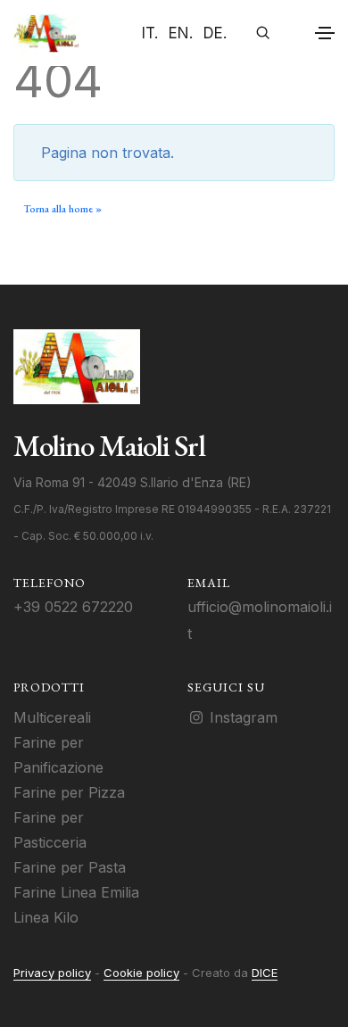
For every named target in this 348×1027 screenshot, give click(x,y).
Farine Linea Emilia (76, 892)
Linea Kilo (46, 917)
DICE (265, 972)
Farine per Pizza (69, 792)
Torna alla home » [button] (62, 209)
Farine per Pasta (69, 867)
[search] (257, 32)
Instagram (241, 717)
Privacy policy (52, 972)
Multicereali (52, 717)
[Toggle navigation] (325, 33)
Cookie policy (141, 972)
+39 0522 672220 (73, 607)
